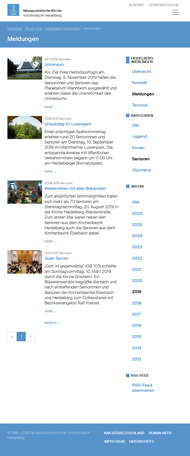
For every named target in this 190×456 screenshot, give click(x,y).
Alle (135, 125)
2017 (136, 314)
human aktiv (160, 433)
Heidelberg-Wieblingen (62, 29)
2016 (136, 325)
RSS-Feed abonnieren (143, 387)
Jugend (139, 136)
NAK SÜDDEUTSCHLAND (124, 433)
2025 (137, 224)
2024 (137, 235)
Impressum (114, 441)
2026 (137, 213)
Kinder (138, 147)
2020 (137, 280)
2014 (137, 348)
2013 (136, 359)
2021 (136, 269)
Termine (140, 105)
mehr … (50, 107)
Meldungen (143, 94)
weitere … (52, 322)
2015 (136, 336)
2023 (137, 247)
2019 (136, 291)
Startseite (14, 29)
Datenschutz (141, 441)
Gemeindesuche (164, 5)
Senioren (141, 159)
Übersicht (141, 71)
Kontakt (136, 5)
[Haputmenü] (175, 13)
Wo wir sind (33, 29)
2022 (137, 258)
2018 (137, 303)
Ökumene (141, 170)
